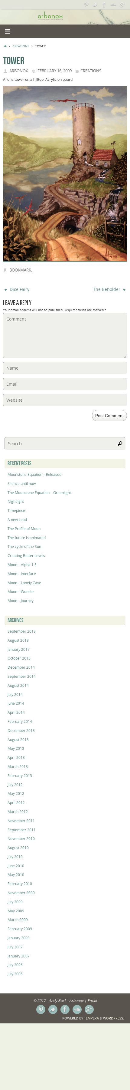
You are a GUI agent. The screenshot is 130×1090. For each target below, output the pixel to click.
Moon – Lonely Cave (24, 582)
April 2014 (16, 712)
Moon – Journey (21, 600)
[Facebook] (104, 4)
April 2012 (16, 802)
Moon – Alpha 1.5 (22, 564)
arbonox (18, 71)
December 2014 (21, 667)
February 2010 (20, 883)
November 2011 (21, 820)
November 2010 (21, 838)
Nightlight (16, 501)
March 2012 (18, 811)
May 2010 (16, 874)
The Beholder (107, 289)
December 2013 (21, 730)
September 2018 (22, 631)
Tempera (91, 1018)
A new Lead (17, 519)
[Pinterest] (86, 4)
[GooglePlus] (122, 4)
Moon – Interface (22, 573)
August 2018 (18, 640)
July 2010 (15, 856)
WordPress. (113, 1018)
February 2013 (20, 775)
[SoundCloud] (113, 4)
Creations (21, 46)
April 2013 (16, 757)
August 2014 (18, 685)
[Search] (120, 443)
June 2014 (16, 703)
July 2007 (15, 947)
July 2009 (15, 901)
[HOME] (5, 46)
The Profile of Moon (24, 528)
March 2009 (18, 919)
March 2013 (18, 766)
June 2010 (16, 865)
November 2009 (21, 892)
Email (92, 1000)
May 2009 (16, 911)
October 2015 (19, 658)
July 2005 (15, 973)
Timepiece (16, 510)
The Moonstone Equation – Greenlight (39, 492)
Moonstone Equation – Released (34, 474)
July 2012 (15, 784)
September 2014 (22, 676)
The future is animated (27, 537)
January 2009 (19, 937)
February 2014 (20, 721)
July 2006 (15, 964)
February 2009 (20, 928)
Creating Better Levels (26, 555)
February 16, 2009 (54, 71)
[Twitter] (95, 4)
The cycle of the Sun (24, 546)
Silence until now (22, 483)
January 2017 (19, 649)
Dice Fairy (18, 289)
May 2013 (16, 748)
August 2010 (18, 847)
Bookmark (20, 270)
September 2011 (22, 829)
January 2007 (19, 956)
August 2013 (18, 739)
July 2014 (15, 694)
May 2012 (16, 793)
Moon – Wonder (21, 591)
